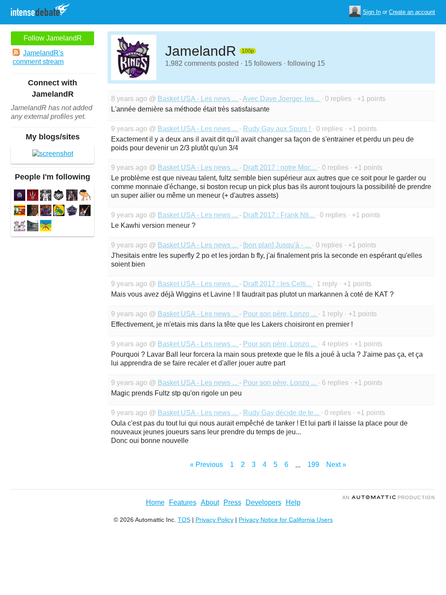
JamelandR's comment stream (38, 57)
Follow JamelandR (53, 38)
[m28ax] (19, 196)
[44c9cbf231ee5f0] (72, 196)
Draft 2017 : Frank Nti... (279, 215)
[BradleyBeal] (45, 211)
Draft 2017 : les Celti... (278, 283)
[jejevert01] (32, 226)
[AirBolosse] (32, 211)
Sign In (372, 12)
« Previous (206, 464)
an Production (388, 497)
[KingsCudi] (72, 211)
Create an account (412, 12)
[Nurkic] (58, 211)
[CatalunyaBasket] (19, 211)
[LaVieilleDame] (32, 196)
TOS (184, 519)
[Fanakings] (58, 196)
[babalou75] (19, 226)
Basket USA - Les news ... (198, 98)
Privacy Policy (214, 519)
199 (313, 464)
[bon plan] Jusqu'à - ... (277, 245)
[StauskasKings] (45, 196)
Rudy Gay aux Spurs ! (277, 128)
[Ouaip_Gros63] (85, 196)
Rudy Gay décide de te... (282, 412)
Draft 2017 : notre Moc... (280, 167)
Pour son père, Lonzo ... (280, 314)
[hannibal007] (85, 211)
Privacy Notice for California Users (286, 519)
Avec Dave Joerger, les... (282, 98)
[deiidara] (45, 226)
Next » (336, 464)
